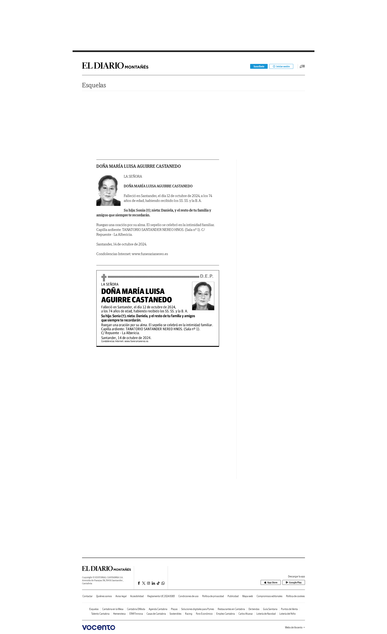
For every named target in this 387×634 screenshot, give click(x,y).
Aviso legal (121, 596)
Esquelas (94, 85)
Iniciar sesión (283, 66)
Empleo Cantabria (225, 613)
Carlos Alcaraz (245, 613)
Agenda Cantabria (158, 609)
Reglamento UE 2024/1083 (161, 596)
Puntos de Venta (289, 609)
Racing (188, 613)
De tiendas (254, 609)
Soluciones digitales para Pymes (197, 609)
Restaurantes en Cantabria (231, 609)
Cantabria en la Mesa (112, 609)
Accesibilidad (137, 596)
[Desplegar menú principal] (302, 66)
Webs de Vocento (294, 627)
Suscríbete (259, 66)
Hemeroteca (119, 613)
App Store (272, 582)
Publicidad (233, 596)
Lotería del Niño (287, 613)
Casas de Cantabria (156, 613)
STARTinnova (136, 613)
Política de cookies (295, 596)
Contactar (87, 596)
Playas (174, 609)
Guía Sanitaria (270, 609)
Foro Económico (204, 613)
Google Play (295, 582)
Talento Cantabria (100, 613)
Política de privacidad (213, 596)
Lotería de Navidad (266, 613)
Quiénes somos (104, 596)
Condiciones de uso (188, 596)
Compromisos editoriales (269, 596)
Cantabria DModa (136, 609)
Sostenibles (175, 613)
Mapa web (247, 596)
